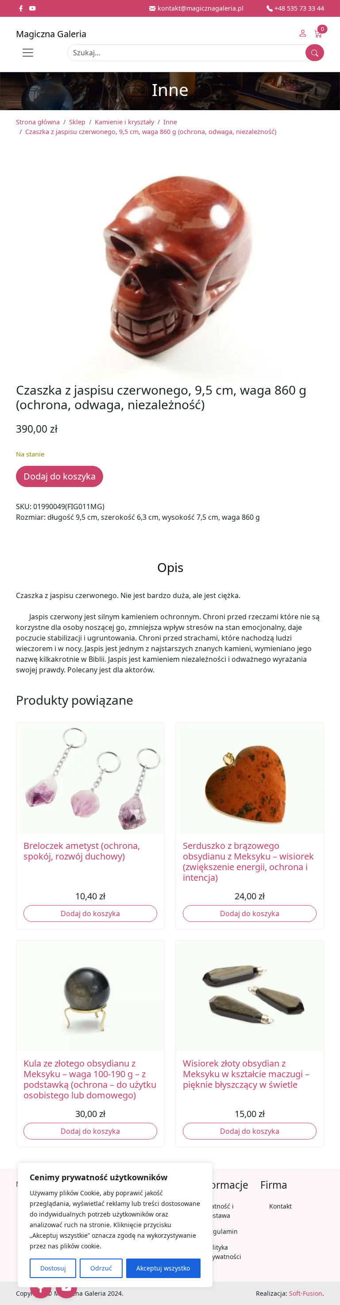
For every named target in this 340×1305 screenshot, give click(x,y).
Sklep (77, 122)
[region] (115, 1225)
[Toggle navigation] (28, 52)
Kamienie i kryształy (124, 122)
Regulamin (221, 1231)
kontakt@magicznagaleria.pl (199, 8)
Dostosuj (53, 1268)
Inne (170, 122)
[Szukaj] (314, 52)
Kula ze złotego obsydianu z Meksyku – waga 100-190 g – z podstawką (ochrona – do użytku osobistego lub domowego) (89, 1079)
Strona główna (38, 122)
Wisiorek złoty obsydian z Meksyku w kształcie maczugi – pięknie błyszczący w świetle (246, 1073)
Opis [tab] (170, 567)
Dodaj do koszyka (59, 476)
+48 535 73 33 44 (298, 8)
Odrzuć (101, 1268)
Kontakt (280, 1206)
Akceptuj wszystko (163, 1268)
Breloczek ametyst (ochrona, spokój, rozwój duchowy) (81, 851)
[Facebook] (40, 1287)
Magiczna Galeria (51, 34)
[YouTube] (66, 1287)
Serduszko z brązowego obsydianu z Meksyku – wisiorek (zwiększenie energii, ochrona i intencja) (248, 861)
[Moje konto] (302, 34)
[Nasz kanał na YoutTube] (32, 8)
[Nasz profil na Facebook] (21, 8)
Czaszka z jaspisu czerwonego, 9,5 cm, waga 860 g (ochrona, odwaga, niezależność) (150, 131)
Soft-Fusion (305, 1293)
